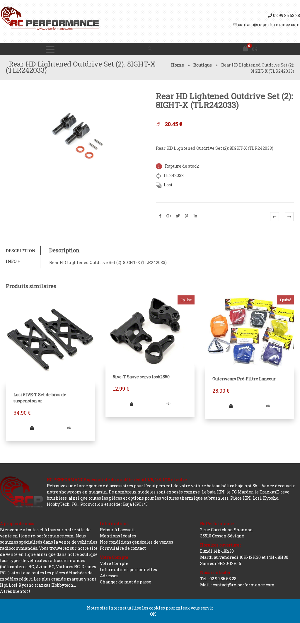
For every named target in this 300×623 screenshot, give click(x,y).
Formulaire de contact (123, 548)
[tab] (23, 250)
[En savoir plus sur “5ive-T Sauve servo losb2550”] (131, 404)
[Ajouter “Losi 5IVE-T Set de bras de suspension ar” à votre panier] (32, 428)
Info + (13, 261)
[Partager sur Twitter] (177, 216)
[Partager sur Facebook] (160, 216)
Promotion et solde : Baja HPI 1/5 (114, 504)
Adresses (109, 575)
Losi (168, 185)
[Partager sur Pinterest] (186, 216)
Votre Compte (114, 563)
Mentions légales (118, 536)
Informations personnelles (128, 569)
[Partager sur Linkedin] (195, 216)
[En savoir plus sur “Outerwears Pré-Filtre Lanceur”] (231, 406)
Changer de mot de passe (125, 582)
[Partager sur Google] (169, 216)
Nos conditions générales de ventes (136, 542)
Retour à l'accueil (117, 529)
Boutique (202, 65)
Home (177, 65)
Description (20, 250)
